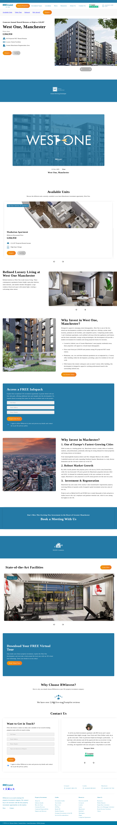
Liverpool (81, 803)
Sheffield (81, 811)
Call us (16, 53)
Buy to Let (58, 805)
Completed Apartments (85, 817)
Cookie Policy (22, 823)
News (4, 808)
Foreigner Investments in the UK (63, 813)
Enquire (47, 12)
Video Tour (18, 12)
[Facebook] (4, 789)
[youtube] (9, 789)
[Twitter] (14, 789)
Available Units (7, 12)
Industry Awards (39, 803)
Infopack (27, 12)
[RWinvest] (8, 7)
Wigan (80, 815)
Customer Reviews (40, 807)
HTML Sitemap (41, 823)
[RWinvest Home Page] (8, 787)
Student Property (59, 811)
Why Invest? (36, 12)
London (81, 805)
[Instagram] (6, 789)
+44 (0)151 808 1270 (109, 6)
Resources (100, 800)
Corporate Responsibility (41, 809)
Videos (99, 811)
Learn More (105, 567)
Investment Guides (60, 800)
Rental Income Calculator (104, 809)
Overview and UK (83, 800)
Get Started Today (68, 374)
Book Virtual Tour (14, 663)
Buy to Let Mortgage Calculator (105, 807)
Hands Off (57, 809)
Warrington (82, 813)
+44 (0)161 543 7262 (108, 788)
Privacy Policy (14, 823)
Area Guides (58, 803)
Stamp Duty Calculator (103, 805)
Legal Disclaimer (31, 823)
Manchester (82, 809)
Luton (80, 807)
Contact (12, 808)
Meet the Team (39, 805)
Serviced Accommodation (61, 815)
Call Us (21, 253)
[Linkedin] (11, 789)
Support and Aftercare (41, 811)
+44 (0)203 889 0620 (90, 788)
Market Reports (101, 803)
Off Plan (57, 807)
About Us (37, 800)
